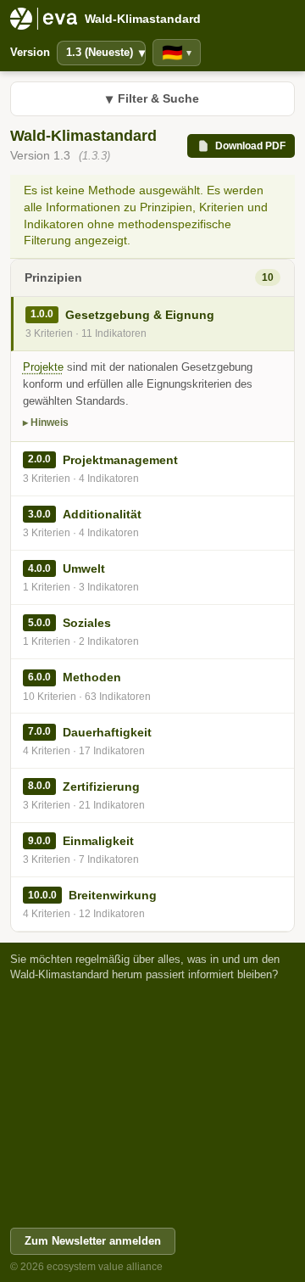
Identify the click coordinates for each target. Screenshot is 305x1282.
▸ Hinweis (46, 422)
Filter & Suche (152, 99)
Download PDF (250, 146)
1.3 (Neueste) (105, 52)
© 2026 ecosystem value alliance (86, 1267)
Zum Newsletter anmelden (93, 1240)
